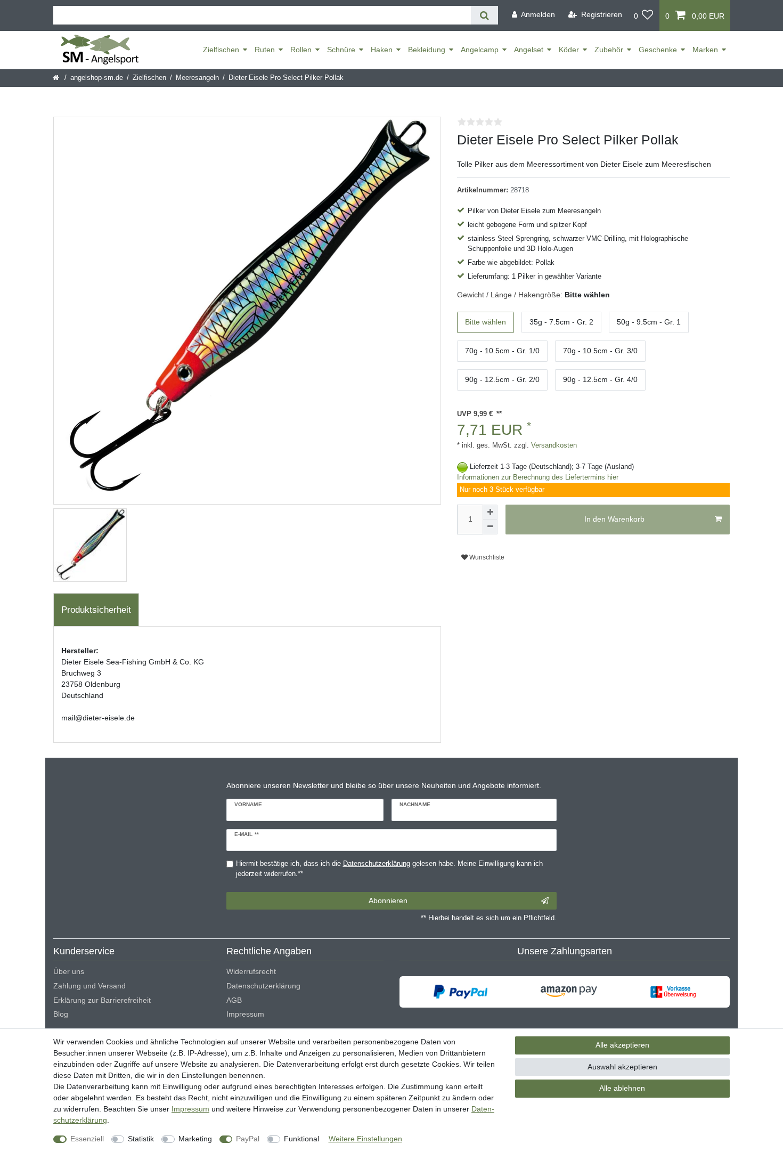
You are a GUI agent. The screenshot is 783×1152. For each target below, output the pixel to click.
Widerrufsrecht (251, 971)
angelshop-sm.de (96, 78)
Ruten (265, 49)
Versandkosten (553, 445)
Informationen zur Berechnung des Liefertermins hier (537, 477)
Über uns (68, 971)
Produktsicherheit (96, 610)
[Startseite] (57, 78)
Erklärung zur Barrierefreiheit (102, 1000)
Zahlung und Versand (89, 985)
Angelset (528, 49)
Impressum (245, 1014)
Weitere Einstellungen (365, 1138)
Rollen (301, 49)
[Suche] (484, 15)
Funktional (301, 1138)
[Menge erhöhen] (490, 512)
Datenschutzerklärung (263, 985)
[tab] (96, 610)
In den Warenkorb (614, 519)
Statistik (141, 1138)
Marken (705, 49)
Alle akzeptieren (622, 1045)
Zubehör (608, 49)
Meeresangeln (197, 78)
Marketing (195, 1138)
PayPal (247, 1138)
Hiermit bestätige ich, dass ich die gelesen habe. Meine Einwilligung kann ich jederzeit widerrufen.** (389, 869)
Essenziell (87, 1138)
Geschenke (658, 49)
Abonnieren (388, 900)
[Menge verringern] (490, 527)
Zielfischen (221, 49)
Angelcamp (480, 49)
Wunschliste (486, 557)
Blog (60, 1014)
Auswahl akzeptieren (622, 1066)
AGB (234, 1000)
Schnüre (341, 49)
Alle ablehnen (622, 1088)
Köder (569, 49)
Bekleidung (426, 49)
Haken (382, 49)
